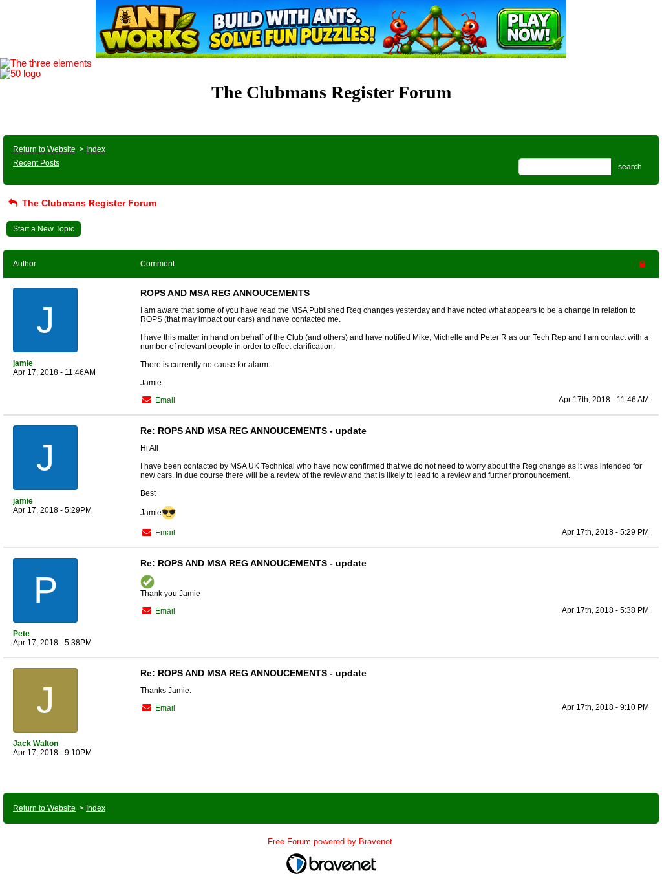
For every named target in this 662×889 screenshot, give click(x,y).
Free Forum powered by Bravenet (331, 841)
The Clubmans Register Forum (87, 203)
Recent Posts (36, 162)
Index (95, 149)
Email (165, 400)
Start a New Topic (43, 228)
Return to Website (44, 149)
